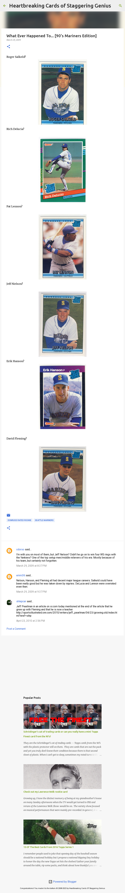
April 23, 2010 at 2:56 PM (30, 620)
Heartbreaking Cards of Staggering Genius (60, 5)
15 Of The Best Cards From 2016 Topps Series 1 (48, 847)
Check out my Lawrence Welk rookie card (45, 791)
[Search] (116, 6)
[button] (8, 47)
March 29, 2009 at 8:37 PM (31, 565)
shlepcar (21, 601)
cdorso (20, 549)
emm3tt (20, 575)
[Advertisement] (62, 663)
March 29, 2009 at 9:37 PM (31, 591)
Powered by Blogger (64, 881)
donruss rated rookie (19, 520)
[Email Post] (8, 516)
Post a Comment (16, 628)
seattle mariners (44, 520)
